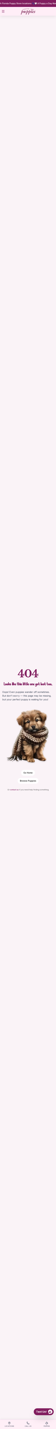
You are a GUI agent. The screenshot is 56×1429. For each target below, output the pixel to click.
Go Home (28, 772)
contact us (14, 790)
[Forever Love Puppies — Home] (28, 11)
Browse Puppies (28, 781)
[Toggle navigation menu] (3, 11)
